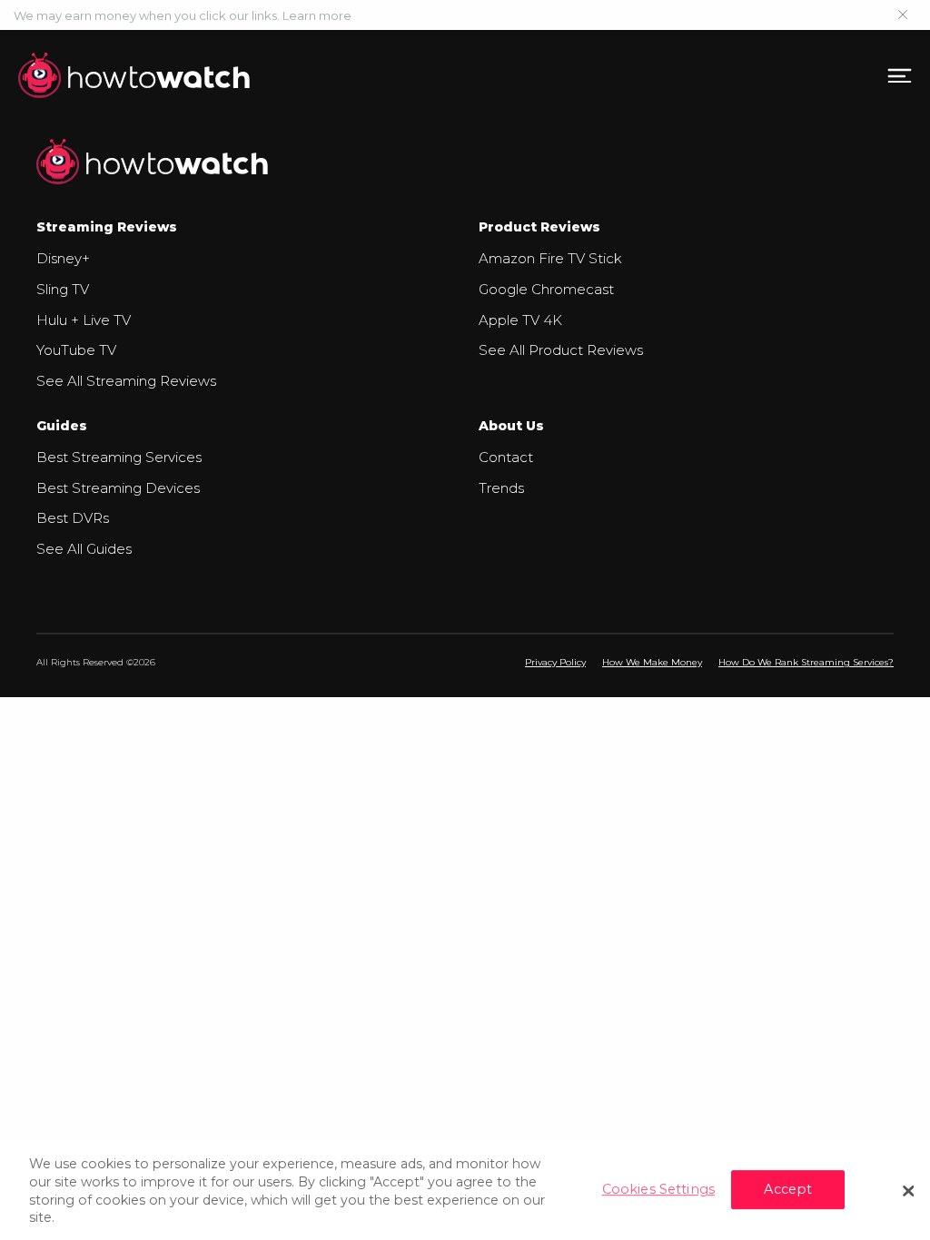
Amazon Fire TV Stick (550, 258)
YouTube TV (76, 350)
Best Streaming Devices (118, 488)
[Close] (908, 1191)
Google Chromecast (546, 289)
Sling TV (62, 289)
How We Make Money (652, 662)
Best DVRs (72, 518)
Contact (506, 457)
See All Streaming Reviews (126, 380)
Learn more (316, 15)
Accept (788, 1189)
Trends (501, 488)
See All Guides (84, 548)
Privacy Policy (555, 662)
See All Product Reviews (561, 350)
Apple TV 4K (520, 320)
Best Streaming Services (119, 457)
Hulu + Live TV (83, 320)
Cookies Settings (658, 1189)
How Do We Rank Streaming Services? (806, 662)
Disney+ (63, 258)
